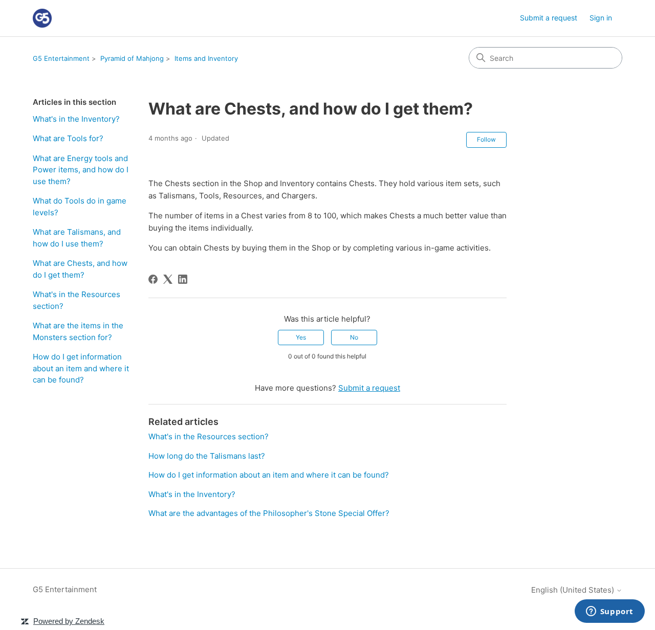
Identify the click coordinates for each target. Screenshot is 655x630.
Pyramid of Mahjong (132, 58)
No (354, 337)
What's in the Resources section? (76, 300)
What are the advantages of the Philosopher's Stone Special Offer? (268, 513)
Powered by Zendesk (68, 621)
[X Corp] (167, 279)
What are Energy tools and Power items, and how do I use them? (80, 169)
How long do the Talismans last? (206, 456)
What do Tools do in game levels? (79, 206)
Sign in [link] (601, 17)
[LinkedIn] (182, 279)
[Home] (42, 18)
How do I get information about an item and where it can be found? (81, 368)
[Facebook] (153, 279)
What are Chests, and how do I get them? (80, 269)
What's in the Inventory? (76, 119)
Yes (301, 337)
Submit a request (548, 17)
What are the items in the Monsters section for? (78, 331)
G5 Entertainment (61, 58)
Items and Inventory (206, 58)
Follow (486, 139)
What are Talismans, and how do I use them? (77, 238)
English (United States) (573, 590)
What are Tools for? (68, 138)
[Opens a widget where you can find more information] (609, 612)
